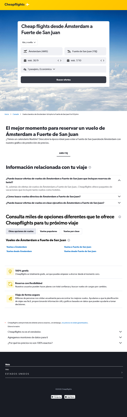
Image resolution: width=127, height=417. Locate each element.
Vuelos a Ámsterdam (17, 247)
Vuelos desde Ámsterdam (19, 251)
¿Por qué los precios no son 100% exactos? (30, 342)
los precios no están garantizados (75, 323)
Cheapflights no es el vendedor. (24, 331)
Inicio (7, 114)
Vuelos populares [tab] (48, 231)
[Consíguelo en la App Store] (70, 397)
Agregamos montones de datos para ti (28, 337)
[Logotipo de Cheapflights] (14, 4)
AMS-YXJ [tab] (63, 153)
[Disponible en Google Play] (56, 397)
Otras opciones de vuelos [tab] (21, 231)
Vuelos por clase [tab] (71, 231)
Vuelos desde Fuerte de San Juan (80, 251)
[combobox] (29, 42)
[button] (40, 60)
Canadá (16, 114)
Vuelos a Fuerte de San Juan (77, 247)
